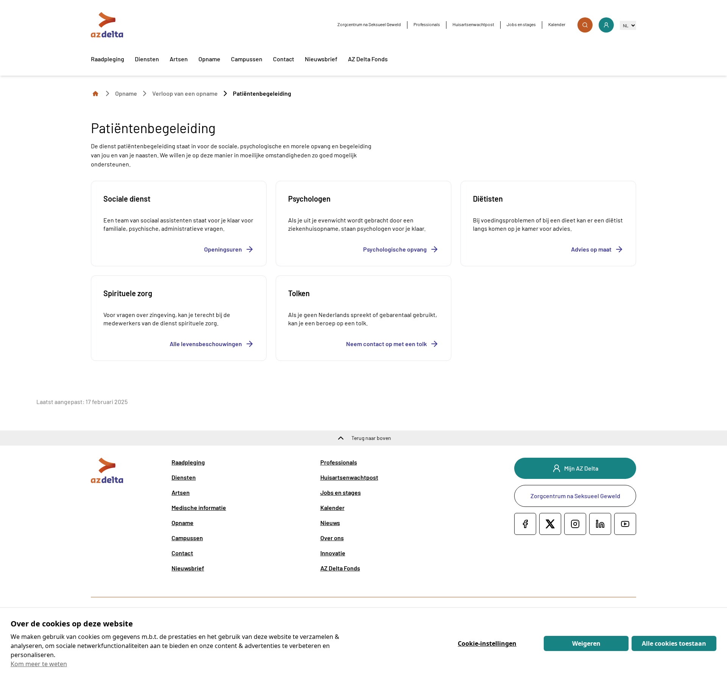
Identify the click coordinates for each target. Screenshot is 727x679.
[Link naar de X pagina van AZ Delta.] (550, 524)
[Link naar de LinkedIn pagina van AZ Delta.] (600, 524)
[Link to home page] (95, 93)
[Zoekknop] (585, 25)
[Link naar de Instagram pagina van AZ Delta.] (575, 524)
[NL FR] (628, 25)
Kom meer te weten (39, 664)
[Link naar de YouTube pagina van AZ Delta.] (625, 524)
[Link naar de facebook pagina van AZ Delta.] (525, 524)
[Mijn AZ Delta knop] (606, 25)
